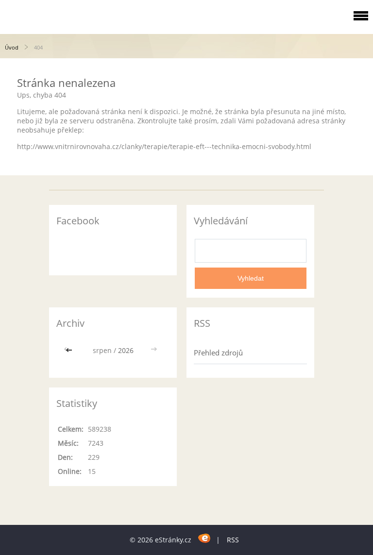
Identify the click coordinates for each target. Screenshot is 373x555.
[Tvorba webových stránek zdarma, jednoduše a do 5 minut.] (204, 538)
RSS (233, 539)
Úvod (11, 47)
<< (70, 350)
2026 (126, 350)
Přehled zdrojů (218, 352)
